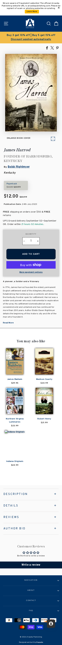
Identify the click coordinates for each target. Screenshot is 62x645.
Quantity (30, 234)
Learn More (32, 11)
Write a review (31, 565)
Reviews (11, 517)
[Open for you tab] (51, 624)
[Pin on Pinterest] (57, 47)
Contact (31, 601)
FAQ (31, 611)
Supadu (40, 642)
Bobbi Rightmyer (19, 167)
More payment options (31, 272)
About (31, 590)
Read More (8, 322)
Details (10, 505)
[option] (31, 37)
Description (15, 494)
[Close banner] (58, 7)
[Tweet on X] (52, 47)
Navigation (30, 580)
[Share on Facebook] (47, 47)
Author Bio (14, 528)
